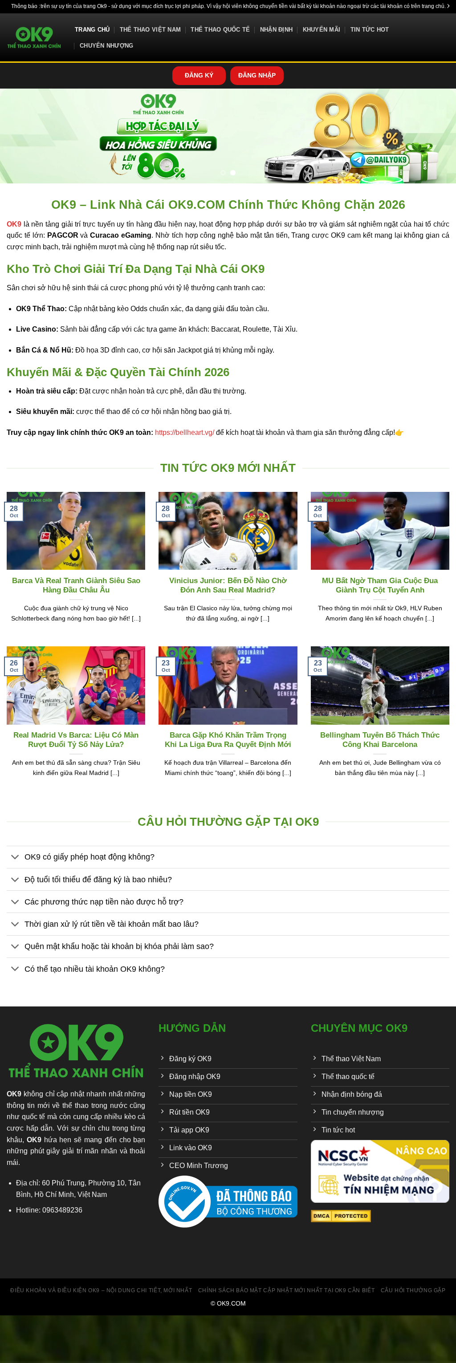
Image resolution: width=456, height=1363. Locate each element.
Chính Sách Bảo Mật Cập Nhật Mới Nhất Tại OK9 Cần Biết (286, 1290)
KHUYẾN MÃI (322, 29)
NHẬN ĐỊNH (276, 29)
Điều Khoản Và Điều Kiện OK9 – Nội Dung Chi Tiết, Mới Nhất (101, 1290)
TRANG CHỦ (92, 29)
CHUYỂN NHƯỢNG (106, 45)
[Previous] (20, 136)
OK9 (14, 1094)
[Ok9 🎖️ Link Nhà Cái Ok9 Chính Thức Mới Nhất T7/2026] (34, 37)
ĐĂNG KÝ (199, 75)
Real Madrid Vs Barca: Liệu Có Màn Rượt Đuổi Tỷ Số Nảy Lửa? (75, 740)
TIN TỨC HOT (369, 29)
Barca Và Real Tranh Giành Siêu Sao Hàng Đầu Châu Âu (76, 585)
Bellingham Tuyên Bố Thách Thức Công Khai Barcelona (380, 740)
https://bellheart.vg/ (184, 432)
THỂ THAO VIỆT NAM (150, 29)
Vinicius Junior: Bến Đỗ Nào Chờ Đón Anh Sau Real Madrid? (228, 585)
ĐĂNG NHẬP (257, 75)
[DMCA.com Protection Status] (341, 1216)
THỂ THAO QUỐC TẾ (220, 29)
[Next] (436, 136)
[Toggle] (15, 858)
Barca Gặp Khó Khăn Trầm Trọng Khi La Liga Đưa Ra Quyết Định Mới (228, 740)
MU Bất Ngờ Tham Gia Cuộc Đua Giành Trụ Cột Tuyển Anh (380, 585)
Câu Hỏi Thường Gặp (413, 1290)
